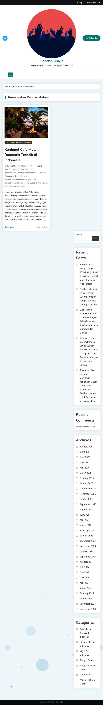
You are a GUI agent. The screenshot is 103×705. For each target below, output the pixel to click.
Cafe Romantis (26, 169)
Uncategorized (87, 674)
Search (79, 234)
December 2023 (88, 603)
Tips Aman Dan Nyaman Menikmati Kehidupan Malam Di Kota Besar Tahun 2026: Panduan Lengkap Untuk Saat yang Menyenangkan (88, 385)
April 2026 (85, 467)
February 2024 (87, 593)
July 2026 (84, 452)
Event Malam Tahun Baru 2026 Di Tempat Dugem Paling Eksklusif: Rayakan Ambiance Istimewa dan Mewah (89, 321)
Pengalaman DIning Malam (16, 176)
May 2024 (84, 577)
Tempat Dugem (87, 660)
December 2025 (88, 488)
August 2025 (86, 509)
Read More (9, 227)
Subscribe (93, 38)
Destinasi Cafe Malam (13, 173)
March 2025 (85, 525)
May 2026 (84, 462)
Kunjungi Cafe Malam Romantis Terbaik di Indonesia (22, 154)
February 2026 (87, 478)
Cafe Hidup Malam (12, 169)
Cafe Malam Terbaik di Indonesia (18, 142)
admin (23, 166)
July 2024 (84, 567)
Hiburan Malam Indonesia (87, 644)
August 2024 (86, 562)
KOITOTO (59, 702)
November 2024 (88, 546)
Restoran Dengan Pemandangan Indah (20, 179)
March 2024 (85, 588)
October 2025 (86, 499)
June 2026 (85, 457)
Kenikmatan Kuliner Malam (34, 173)
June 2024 (85, 572)
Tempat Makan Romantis (15, 186)
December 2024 (88, 541)
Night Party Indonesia (85, 653)
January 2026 (86, 483)
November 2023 (88, 609)
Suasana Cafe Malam (38, 183)
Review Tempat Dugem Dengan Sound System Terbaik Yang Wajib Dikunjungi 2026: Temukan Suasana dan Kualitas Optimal (89, 351)
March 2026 (85, 473)
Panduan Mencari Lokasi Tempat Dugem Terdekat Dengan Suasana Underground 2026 (89, 297)
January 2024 (86, 598)
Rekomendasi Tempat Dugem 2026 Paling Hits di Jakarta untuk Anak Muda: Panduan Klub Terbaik (89, 274)
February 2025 (87, 530)
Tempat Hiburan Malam (88, 667)
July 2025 (84, 514)
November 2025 (88, 494)
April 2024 (85, 583)
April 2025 (85, 520)
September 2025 (88, 504)
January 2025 (86, 535)
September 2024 (88, 556)
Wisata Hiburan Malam (87, 682)
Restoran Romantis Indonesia (17, 183)
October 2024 (86, 551)
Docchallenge (51, 61)
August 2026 (86, 446)
